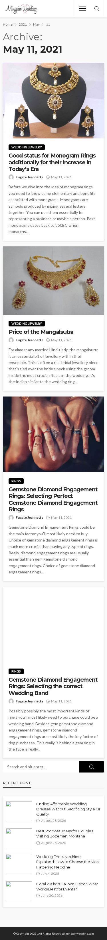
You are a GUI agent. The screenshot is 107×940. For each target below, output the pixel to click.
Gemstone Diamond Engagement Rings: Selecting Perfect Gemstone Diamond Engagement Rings (53, 499)
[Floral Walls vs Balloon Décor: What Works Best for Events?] (19, 891)
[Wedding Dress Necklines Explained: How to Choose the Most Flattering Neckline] (19, 864)
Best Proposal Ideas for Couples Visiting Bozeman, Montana (64, 833)
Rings (16, 481)
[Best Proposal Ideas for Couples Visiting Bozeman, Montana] (19, 838)
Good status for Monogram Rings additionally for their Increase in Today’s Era (52, 162)
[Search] (97, 9)
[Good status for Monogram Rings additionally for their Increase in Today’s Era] (53, 100)
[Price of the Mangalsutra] (53, 280)
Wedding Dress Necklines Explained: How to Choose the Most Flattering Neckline (68, 861)
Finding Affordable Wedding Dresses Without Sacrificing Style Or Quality (68, 809)
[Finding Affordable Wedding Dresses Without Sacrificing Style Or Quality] (19, 811)
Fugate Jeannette (29, 177)
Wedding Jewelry (26, 147)
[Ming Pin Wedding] (21, 8)
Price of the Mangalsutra (41, 332)
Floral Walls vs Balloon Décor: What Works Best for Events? (67, 886)
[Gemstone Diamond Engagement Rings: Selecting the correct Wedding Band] (53, 625)
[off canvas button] (82, 8)
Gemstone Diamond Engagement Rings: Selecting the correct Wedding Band (53, 686)
